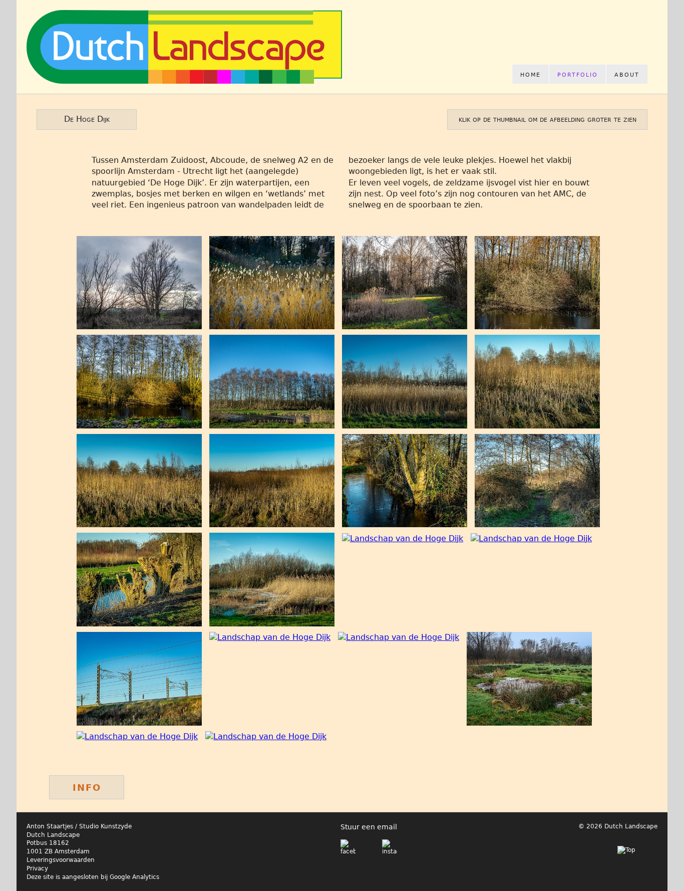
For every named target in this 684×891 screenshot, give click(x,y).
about (626, 74)
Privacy (37, 868)
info (87, 786)
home (530, 74)
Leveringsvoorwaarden (61, 859)
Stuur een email (368, 827)
